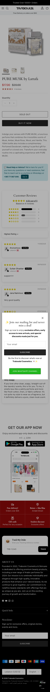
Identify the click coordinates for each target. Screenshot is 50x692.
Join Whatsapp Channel (25, 371)
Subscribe (25, 352)
